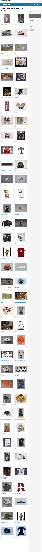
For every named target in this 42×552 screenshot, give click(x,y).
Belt (2, 316)
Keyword (31, 20)
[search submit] (39, 9)
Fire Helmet (17, 170)
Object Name (12, 11)
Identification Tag (18, 272)
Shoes (2, 375)
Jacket (2, 155)
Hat (2, 537)
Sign (16, 68)
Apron (16, 433)
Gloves (16, 112)
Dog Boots (17, 493)
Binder (16, 375)
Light (16, 243)
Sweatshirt (3, 493)
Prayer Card (3, 433)
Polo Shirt (17, 537)
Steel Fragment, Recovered (20, 24)
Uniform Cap (4, 522)
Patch (16, 185)
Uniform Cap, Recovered (6, 419)
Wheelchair (3, 404)
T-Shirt (16, 258)
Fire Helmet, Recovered (20, 462)
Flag (2, 53)
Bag (2, 389)
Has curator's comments (32, 30)
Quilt (2, 199)
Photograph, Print (5, 258)
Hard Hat (3, 141)
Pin (16, 507)
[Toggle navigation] (40, 1)
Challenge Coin (4, 185)
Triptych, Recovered (5, 68)
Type (31, 23)
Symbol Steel (18, 155)
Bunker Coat (17, 404)
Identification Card (19, 331)
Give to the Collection (34, 4)
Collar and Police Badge (20, 360)
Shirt (16, 389)
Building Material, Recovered (4, 478)
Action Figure (18, 229)
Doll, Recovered (4, 24)
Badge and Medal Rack (20, 419)
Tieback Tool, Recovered (6, 170)
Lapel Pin (3, 507)
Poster (2, 82)
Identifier (16, 11)
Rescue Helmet (4, 272)
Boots (16, 97)
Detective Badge (4, 214)
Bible (16, 448)
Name (31, 26)
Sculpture (17, 126)
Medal (16, 316)
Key (16, 53)
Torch (2, 331)
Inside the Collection (7, 4)
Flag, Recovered (18, 82)
